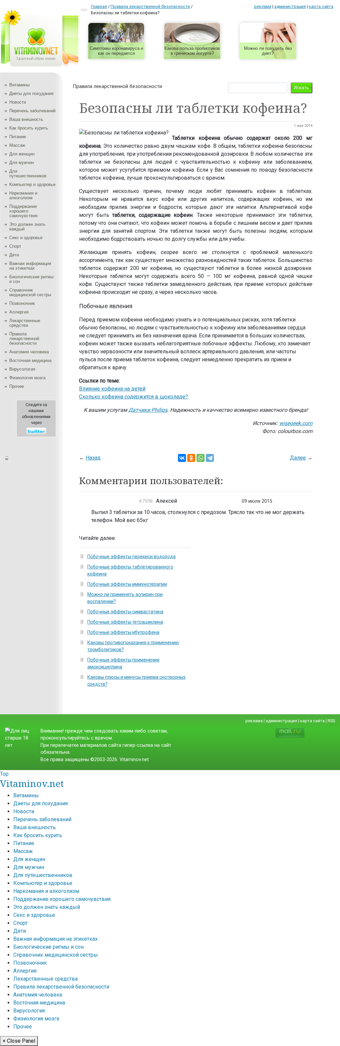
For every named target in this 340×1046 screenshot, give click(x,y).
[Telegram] (210, 458)
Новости (17, 102)
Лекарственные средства (24, 323)
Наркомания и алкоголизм (23, 195)
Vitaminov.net (32, 783)
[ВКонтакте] (182, 458)
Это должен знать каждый (27, 226)
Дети (14, 254)
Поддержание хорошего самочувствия (23, 211)
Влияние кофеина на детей (112, 389)
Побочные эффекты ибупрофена (123, 632)
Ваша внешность (26, 119)
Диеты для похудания (31, 93)
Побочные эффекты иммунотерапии (127, 584)
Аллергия (19, 311)
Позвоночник (22, 303)
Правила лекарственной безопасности (24, 338)
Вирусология (22, 369)
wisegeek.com (295, 423)
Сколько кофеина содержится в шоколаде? (133, 396)
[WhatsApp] (201, 458)
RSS (331, 720)
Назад (93, 458)
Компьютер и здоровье (32, 184)
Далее (298, 458)
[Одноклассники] (191, 458)
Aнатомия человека (29, 351)
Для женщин (22, 153)
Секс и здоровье (25, 237)
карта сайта (321, 6)
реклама (262, 6)
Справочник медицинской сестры (30, 292)
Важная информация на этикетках (30, 266)
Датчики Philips (147, 410)
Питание (17, 136)
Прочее (16, 386)
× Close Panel (19, 1041)
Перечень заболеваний (32, 110)
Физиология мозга (27, 377)
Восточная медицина (30, 360)
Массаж (17, 145)
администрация (290, 6)
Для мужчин (21, 162)
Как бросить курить (28, 128)
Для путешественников (27, 173)
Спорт (15, 246)
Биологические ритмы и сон (31, 279)
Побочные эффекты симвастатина (125, 611)
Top (4, 774)
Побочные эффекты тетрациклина (125, 622)
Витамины (19, 84)
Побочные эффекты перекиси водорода (131, 556)
